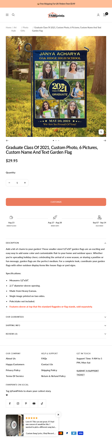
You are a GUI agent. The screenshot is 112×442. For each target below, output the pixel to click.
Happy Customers (15, 364)
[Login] (98, 15)
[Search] (13, 14)
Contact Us (47, 364)
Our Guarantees (15, 317)
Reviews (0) (12, 334)
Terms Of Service (15, 376)
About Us (11, 358)
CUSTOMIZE (56, 202)
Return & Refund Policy (53, 376)
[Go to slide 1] (53, 140)
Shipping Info (13, 325)
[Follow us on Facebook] (10, 403)
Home (8, 27)
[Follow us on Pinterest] (26, 403)
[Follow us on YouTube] (34, 403)
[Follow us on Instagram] (18, 403)
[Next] (105, 141)
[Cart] (104, 14)
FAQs (44, 358)
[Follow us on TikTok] (42, 403)
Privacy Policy (13, 370)
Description (12, 243)
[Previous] (7, 141)
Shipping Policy (49, 370)
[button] (58, 414)
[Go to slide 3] (58, 140)
